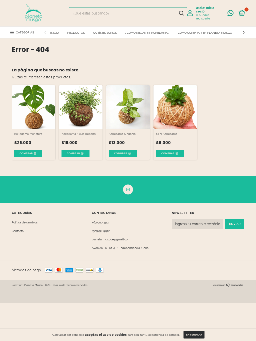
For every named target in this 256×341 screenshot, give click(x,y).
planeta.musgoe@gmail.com (111, 239)
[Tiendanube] (228, 286)
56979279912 (100, 222)
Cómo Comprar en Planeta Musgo (205, 32)
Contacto (18, 231)
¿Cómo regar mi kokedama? (147, 32)
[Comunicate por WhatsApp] (230, 14)
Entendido (194, 334)
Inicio (54, 32)
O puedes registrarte (203, 16)
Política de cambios (25, 222)
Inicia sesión (205, 9)
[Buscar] (181, 13)
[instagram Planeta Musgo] (128, 189)
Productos (76, 32)
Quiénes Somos (105, 32)
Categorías (25, 32)
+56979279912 (101, 231)
